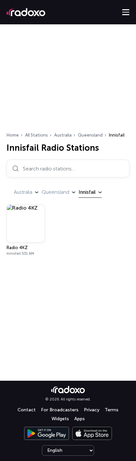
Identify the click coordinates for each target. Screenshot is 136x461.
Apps (79, 419)
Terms (112, 410)
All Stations (36, 135)
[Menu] (125, 12)
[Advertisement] (68, 80)
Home (13, 135)
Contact (26, 410)
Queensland (90, 135)
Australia (63, 135)
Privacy (91, 410)
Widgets (60, 419)
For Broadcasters (60, 410)
